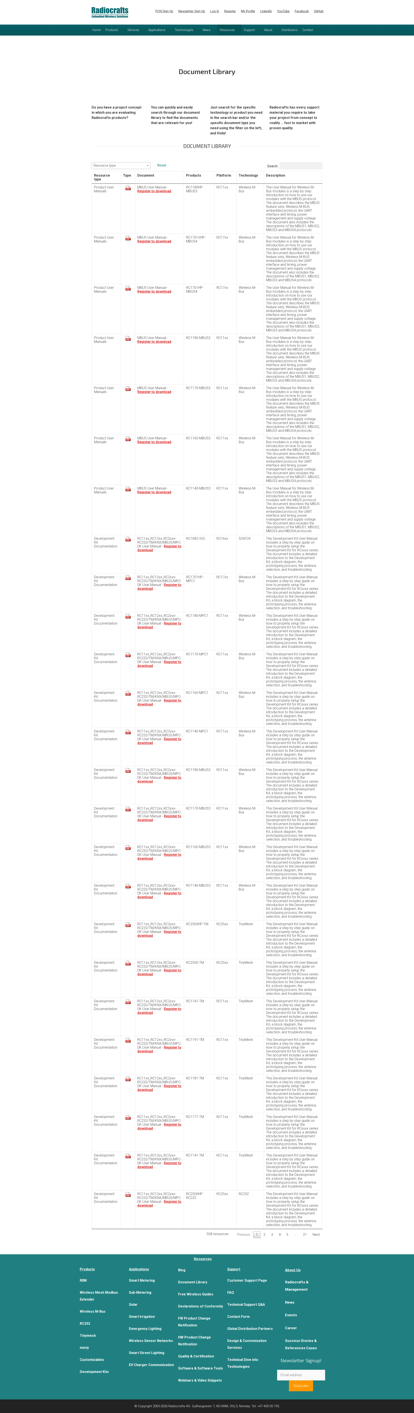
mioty (84, 1348)
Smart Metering (142, 1280)
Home (96, 30)
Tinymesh (88, 1336)
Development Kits (94, 1372)
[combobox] (121, 165)
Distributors (290, 30)
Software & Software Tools (200, 1368)
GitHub (318, 11)
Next (316, 1235)
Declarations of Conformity (200, 1306)
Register (230, 11)
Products (111, 30)
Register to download (154, 191)
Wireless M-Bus (92, 1311)
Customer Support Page (247, 1280)
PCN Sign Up (164, 11)
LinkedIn (266, 11)
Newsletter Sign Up (191, 11)
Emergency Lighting (145, 1329)
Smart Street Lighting (146, 1353)
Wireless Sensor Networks (151, 1341)
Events (291, 1315)
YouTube (283, 11)
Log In (214, 11)
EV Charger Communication (151, 1365)
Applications (156, 30)
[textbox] (121, 165)
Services (133, 30)
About (268, 30)
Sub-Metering (140, 1292)
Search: (272, 166)
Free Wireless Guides (195, 1294)
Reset (161, 165)
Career (291, 1328)
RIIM (83, 1280)
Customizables (92, 1360)
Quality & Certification (196, 1356)
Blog (181, 1270)
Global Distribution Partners (250, 1329)
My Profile (248, 11)
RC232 (85, 1323)
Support (249, 30)
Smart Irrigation (142, 1317)
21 (305, 1235)
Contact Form (238, 1317)
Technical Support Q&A (246, 1305)
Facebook (302, 11)
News (206, 30)
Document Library (192, 1282)
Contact (307, 30)
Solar (133, 1305)
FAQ (230, 1292)
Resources (227, 30)
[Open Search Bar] (319, 30)
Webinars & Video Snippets (200, 1380)
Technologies (184, 30)
